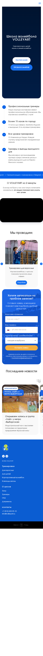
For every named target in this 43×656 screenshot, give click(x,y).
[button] (21, 348)
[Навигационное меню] (40, 3)
